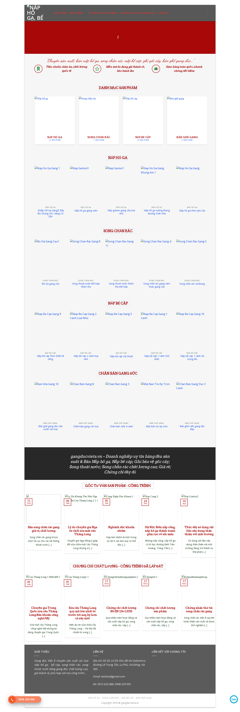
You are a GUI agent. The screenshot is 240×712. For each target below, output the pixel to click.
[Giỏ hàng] (211, 13)
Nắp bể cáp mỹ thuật (121, 356)
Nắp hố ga (94, 698)
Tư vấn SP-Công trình (102, 13)
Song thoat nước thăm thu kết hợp (121, 285)
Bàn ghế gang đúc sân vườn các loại (50, 428)
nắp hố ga (41, 665)
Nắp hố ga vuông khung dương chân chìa (157, 212)
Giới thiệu (60, 13)
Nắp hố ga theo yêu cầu (192, 210)
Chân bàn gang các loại (85, 426)
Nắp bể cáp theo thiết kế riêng (50, 358)
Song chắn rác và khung (192, 283)
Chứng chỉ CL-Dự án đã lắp (137, 13)
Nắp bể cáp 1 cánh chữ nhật (156, 358)
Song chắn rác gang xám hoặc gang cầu (156, 285)
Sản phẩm (76, 13)
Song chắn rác (110, 698)
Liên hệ (162, 13)
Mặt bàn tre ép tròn (157, 426)
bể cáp (55, 665)
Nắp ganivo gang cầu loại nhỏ (121, 212)
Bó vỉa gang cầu (50, 283)
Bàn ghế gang (144, 698)
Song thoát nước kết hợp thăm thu (86, 285)
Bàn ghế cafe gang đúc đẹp (192, 428)
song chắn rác (71, 665)
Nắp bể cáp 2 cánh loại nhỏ (86, 358)
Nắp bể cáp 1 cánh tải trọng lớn (192, 358)
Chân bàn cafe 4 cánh (121, 426)
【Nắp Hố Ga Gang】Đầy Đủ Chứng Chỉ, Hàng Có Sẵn (50, 213)
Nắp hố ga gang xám (85, 210)
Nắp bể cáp (127, 698)
